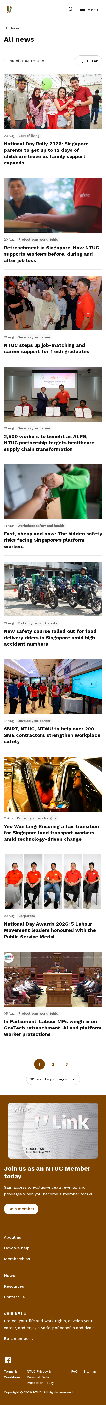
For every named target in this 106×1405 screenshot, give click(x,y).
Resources (14, 1286)
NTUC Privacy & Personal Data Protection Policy (40, 1377)
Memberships (17, 1258)
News (15, 28)
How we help (17, 1248)
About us (12, 1237)
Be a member (17, 1338)
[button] (88, 60)
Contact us (14, 1297)
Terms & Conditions (12, 1374)
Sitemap (90, 1371)
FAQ (74, 1371)
